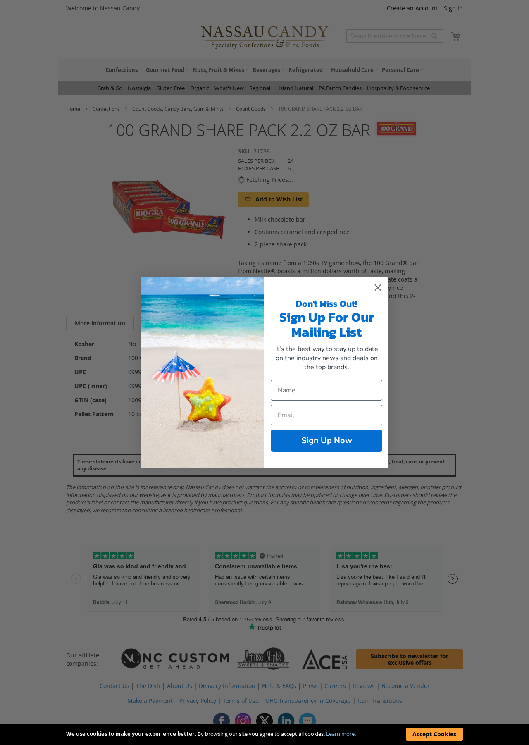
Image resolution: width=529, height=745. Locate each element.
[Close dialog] (378, 287)
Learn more (340, 734)
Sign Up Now (326, 440)
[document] (264, 734)
